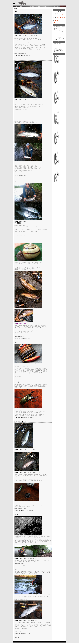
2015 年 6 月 (56, 103)
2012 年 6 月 (56, 141)
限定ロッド (56, 51)
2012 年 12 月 (56, 135)
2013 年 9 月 (56, 125)
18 (60, 17)
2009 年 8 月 (56, 177)
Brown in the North (19, 240)
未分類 (55, 48)
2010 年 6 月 (56, 166)
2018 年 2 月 (56, 70)
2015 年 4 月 (56, 105)
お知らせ (24, 510)
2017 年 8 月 (56, 76)
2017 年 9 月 (56, 75)
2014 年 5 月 (56, 117)
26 (62, 19)
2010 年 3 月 (56, 170)
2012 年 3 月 (56, 144)
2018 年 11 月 (56, 61)
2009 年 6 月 (56, 179)
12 (62, 16)
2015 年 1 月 (56, 109)
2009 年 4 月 (56, 181)
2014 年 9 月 (56, 113)
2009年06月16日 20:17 (19, 633)
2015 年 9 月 (56, 100)
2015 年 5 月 (56, 104)
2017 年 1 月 (56, 83)
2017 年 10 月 (56, 74)
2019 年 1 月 (56, 59)
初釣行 (16, 181)
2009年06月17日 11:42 (19, 565)
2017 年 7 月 (56, 77)
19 (62, 17)
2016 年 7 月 (56, 90)
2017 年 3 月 (56, 81)
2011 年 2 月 (56, 158)
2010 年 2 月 (56, 171)
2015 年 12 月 (56, 97)
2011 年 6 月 (56, 154)
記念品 (55, 29)
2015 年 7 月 (56, 102)
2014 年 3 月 (56, 119)
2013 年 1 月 (56, 134)
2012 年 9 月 (56, 138)
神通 (15, 569)
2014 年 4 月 (56, 118)
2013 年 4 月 (56, 131)
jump (16, 11)
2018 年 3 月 (56, 69)
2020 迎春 (55, 28)
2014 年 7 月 (56, 115)
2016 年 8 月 (56, 89)
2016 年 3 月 (56, 94)
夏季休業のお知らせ (57, 37)
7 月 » (64, 22)
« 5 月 (54, 22)
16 (57, 17)
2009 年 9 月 (56, 176)
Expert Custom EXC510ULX (21, 35)
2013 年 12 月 (56, 122)
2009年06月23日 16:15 (19, 338)
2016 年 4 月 (56, 93)
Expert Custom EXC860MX (21, 620)
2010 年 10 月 (56, 162)
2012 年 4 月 (56, 143)
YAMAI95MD (19, 223)
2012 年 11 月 (56, 136)
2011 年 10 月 (56, 150)
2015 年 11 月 (56, 98)
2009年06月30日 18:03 (19, 55)
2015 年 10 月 (56, 99)
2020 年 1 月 (56, 55)
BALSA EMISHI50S (33, 35)
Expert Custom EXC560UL (21, 472)
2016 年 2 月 (56, 95)
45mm (16, 342)
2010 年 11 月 (56, 161)
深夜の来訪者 (17, 382)
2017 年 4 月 (56, 80)
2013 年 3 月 (56, 132)
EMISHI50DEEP (33, 449)
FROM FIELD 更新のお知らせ (59, 38)
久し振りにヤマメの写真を (20, 421)
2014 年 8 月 (56, 114)
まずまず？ (17, 59)
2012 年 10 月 (56, 137)
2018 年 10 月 (56, 62)
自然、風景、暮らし (26, 417)
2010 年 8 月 (56, 164)
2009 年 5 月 (56, 180)
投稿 (24, 55)
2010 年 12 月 (56, 160)
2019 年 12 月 (56, 56)
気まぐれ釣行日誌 (57, 49)
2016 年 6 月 (56, 91)
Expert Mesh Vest (57, 43)
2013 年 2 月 (56, 133)
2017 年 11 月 (56, 73)
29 (55, 20)
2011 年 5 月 (56, 155)
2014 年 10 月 (56, 112)
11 (60, 16)
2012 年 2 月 (56, 145)
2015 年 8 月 (56, 101)
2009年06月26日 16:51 (19, 177)
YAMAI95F (32, 558)
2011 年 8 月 (56, 152)
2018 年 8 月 (56, 64)
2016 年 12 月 (56, 84)
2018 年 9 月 (56, 63)
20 (64, 17)
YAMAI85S (31, 162)
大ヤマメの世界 (56, 46)
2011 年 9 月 (56, 151)
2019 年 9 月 (56, 57)
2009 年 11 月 (56, 174)
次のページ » (17, 637)
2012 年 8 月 (56, 139)
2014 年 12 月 (56, 110)
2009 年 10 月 (56, 175)
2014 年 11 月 (56, 111)
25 (60, 19)
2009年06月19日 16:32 (19, 417)
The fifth (16, 514)
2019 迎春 (55, 39)
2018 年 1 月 (56, 71)
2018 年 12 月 (56, 60)
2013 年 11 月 (56, 123)
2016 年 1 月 (56, 96)
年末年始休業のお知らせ (58, 30)
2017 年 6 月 (56, 78)
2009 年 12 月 (56, 173)
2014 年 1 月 (56, 121)
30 (57, 20)
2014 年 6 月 (56, 116)
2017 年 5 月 (56, 79)
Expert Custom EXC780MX (21, 221)
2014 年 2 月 (56, 120)
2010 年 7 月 (56, 165)
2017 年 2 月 (56, 82)
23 (57, 19)
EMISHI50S (32, 99)
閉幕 (54, 36)
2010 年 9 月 (56, 163)
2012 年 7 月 (56, 140)
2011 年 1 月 (56, 159)
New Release (56, 44)
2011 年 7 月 (56, 153)
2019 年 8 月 (56, 58)
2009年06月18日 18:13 (19, 510)
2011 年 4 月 (56, 156)
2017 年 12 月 (56, 72)
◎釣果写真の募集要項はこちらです (20, 53)
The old (16, 118)
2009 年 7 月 (56, 178)
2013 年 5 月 (56, 130)
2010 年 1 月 (56, 172)
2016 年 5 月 (56, 92)
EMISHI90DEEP (33, 620)
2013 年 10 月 (56, 124)
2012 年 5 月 (56, 142)
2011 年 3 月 (56, 157)
